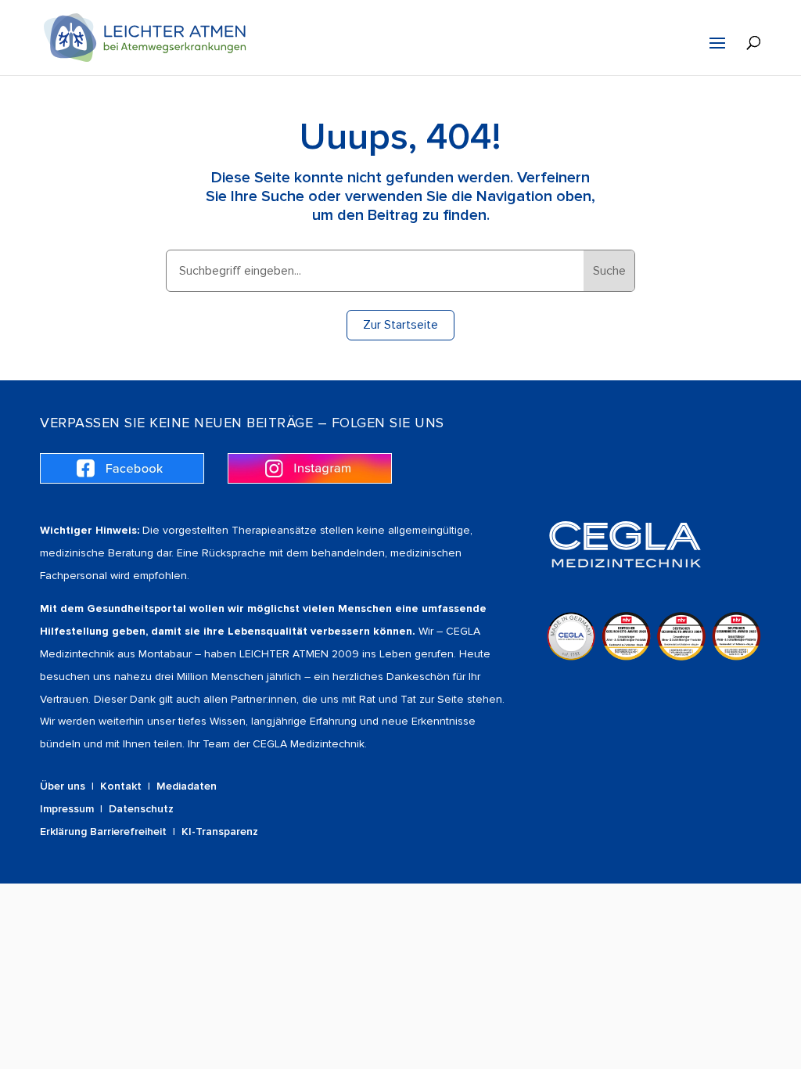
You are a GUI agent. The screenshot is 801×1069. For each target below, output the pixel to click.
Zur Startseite (400, 325)
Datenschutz (141, 808)
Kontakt (121, 786)
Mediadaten (186, 786)
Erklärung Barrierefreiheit (103, 831)
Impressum (67, 808)
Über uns (62, 786)
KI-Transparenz (219, 831)
